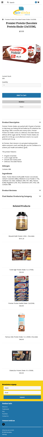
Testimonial (5, 409)
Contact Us (5, 416)
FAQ (3, 411)
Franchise (5, 414)
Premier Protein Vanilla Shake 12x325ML (21, 303)
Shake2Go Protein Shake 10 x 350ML (22, 370)
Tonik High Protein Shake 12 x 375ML (21, 270)
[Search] (8, 2)
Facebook (3, 424)
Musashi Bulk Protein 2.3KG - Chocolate (21, 236)
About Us (5, 407)
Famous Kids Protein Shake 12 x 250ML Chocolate (21, 337)
